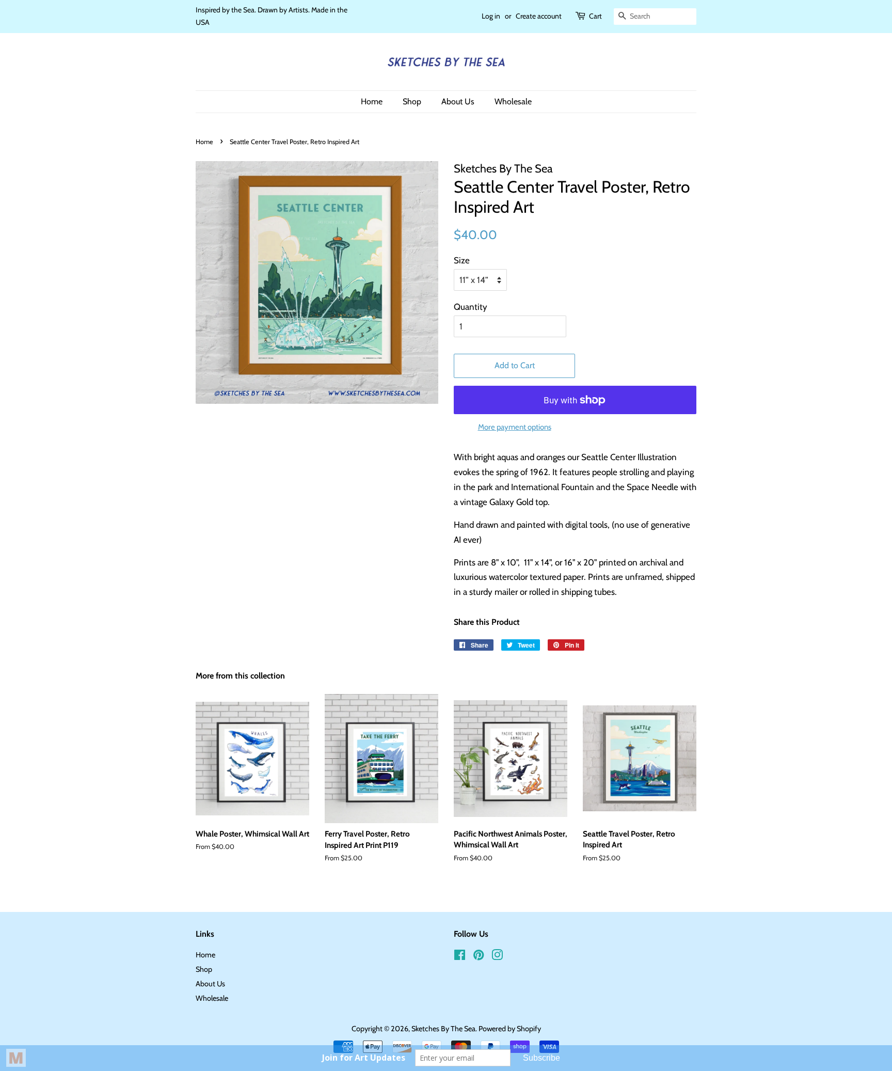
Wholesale (513, 101)
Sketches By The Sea (443, 1028)
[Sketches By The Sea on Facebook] (460, 957)
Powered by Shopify (510, 1028)
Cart (595, 16)
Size (462, 260)
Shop (412, 101)
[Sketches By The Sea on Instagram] (497, 957)
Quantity (470, 307)
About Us (457, 101)
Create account (539, 16)
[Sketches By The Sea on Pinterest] (478, 957)
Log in (491, 16)
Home (372, 101)
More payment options (514, 427)
